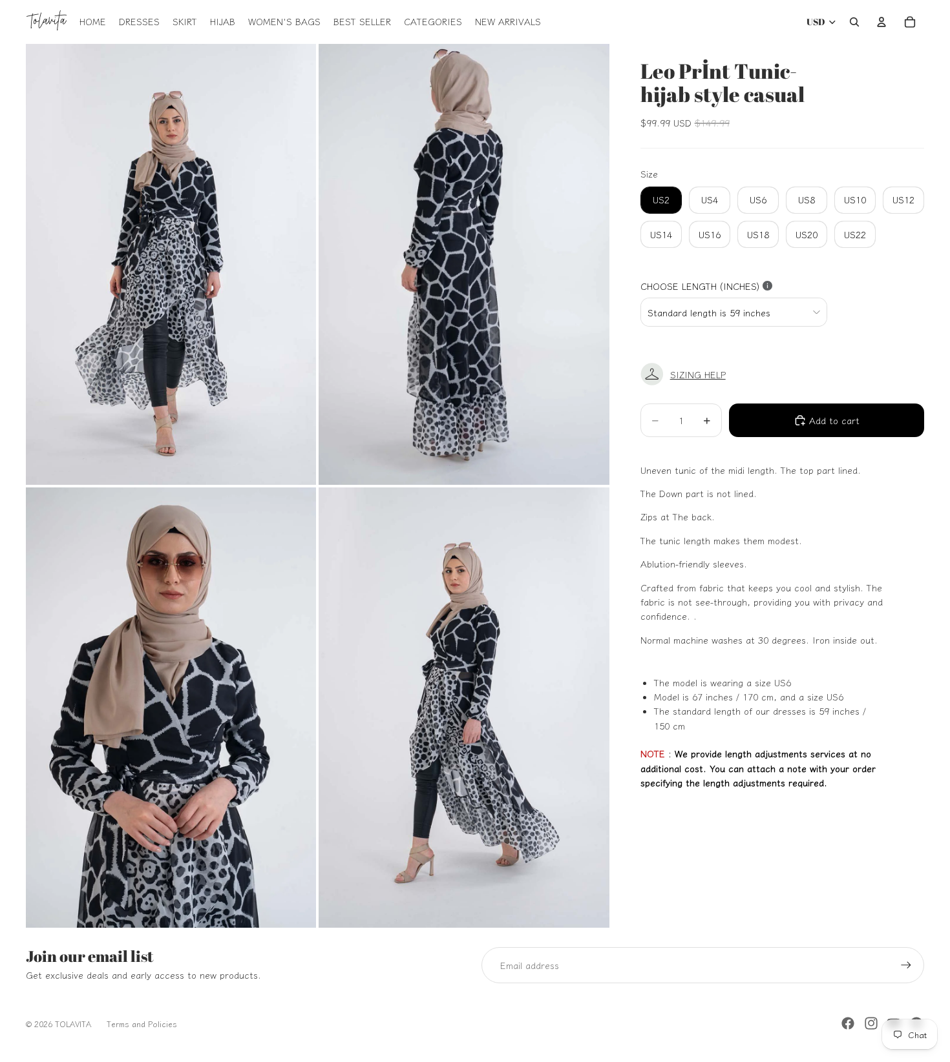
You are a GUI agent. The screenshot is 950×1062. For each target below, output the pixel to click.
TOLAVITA (73, 1023)
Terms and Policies (142, 1023)
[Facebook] (848, 1023)
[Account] (881, 22)
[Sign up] (906, 965)
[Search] (854, 22)
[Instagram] (871, 1023)
